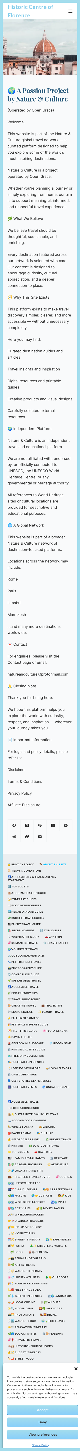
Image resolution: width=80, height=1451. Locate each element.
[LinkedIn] (53, 825)
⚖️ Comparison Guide (23, 974)
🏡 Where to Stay (20, 1126)
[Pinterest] (40, 825)
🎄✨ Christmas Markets (48, 1245)
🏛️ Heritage (59, 1158)
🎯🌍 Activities (19, 1208)
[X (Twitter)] (27, 825)
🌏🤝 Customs (41, 1195)
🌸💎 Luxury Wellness (24, 1277)
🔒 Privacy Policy (21, 864)
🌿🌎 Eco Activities (22, 1333)
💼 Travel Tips (51, 1005)
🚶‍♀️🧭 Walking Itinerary (25, 1271)
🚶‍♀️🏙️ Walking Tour (22, 1321)
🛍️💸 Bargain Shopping (25, 1164)
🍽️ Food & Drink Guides (24, 905)
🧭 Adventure (57, 1164)
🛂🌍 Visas (58, 1202)
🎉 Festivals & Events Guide (28, 1024)
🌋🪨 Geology (38, 1252)
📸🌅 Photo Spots (21, 1314)
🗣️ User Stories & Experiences (29, 1080)
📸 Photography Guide (25, 968)
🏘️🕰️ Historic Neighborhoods (30, 1346)
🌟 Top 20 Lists (18, 1151)
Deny (42, 1422)
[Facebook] (14, 825)
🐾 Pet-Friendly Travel (24, 961)
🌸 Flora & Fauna (55, 1030)
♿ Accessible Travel (23, 986)
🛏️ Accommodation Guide (27, 1120)
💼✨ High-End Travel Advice (29, 1176)
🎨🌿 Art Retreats (21, 1264)
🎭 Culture (45, 1133)
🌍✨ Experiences (58, 1239)
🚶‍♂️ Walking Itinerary (23, 936)
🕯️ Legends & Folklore (24, 1068)
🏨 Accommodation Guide (27, 893)
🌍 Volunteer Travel (23, 949)
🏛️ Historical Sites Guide (26, 1049)
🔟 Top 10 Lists (18, 886)
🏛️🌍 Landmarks (60, 1296)
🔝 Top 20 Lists (50, 930)
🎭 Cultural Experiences (26, 1062)
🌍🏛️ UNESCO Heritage (24, 1183)
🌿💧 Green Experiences (25, 1296)
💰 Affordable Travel (24, 1139)
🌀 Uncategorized (56, 1087)
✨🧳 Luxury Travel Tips (25, 1170)
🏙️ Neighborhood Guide (25, 911)
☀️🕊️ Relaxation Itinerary (27, 1327)
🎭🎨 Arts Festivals (57, 1189)
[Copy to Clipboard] (27, 836)
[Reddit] (14, 836)
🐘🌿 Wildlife (50, 1302)
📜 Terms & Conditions (24, 870)
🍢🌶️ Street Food (21, 1358)
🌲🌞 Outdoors (56, 1277)
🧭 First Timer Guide (22, 1030)
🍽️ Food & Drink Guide (24, 1108)
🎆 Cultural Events (22, 1087)
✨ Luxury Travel (51, 1011)
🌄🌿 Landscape (50, 1308)
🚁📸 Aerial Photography (27, 1258)
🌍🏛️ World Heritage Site (26, 1202)
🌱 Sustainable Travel (24, 980)
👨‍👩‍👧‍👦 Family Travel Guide (24, 924)
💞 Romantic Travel (23, 943)
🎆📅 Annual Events (22, 1189)
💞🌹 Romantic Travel (24, 1339)
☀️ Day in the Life (20, 1037)
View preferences (42, 1434)
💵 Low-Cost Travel (44, 1145)
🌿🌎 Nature (17, 1195)
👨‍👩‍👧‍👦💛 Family (16, 1245)
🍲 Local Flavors (58, 1068)
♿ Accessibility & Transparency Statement (32, 878)
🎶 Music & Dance (20, 1011)
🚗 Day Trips (53, 936)
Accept (43, 1410)
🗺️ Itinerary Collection (26, 1055)
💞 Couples (64, 1176)
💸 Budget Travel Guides (26, 918)
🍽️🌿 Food (15, 1252)
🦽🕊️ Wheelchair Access (26, 1214)
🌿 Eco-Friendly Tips (23, 993)
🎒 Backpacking (19, 1133)
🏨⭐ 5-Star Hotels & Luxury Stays (33, 1114)
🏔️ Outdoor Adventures (26, 955)
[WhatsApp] (66, 825)
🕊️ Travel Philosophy (24, 999)
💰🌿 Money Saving (50, 1208)
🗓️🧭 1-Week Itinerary (24, 1239)
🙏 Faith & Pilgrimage (23, 1018)
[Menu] (70, 11)
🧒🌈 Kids (64, 1195)
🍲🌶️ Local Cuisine (21, 1302)
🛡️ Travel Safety (55, 943)
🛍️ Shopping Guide (21, 930)
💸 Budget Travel (59, 1139)
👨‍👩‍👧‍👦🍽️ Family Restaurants (26, 1158)
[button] (76, 1368)
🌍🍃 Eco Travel (53, 1321)
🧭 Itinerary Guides (22, 899)
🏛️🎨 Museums (52, 1333)
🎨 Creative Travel (22, 1005)
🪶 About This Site (52, 864)
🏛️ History (16, 1145)
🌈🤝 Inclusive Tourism (25, 1227)
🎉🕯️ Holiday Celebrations (28, 1283)
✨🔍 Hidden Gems (20, 1308)
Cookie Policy (40, 1445)
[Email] (40, 836)
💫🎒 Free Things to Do (24, 1289)
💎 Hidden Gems (60, 1043)
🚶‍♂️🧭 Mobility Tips (21, 1233)
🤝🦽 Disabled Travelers (26, 1220)
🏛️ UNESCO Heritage (22, 1074)
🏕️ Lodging (47, 1126)
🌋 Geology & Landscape (26, 1043)
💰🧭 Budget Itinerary (24, 1352)
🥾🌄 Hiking (48, 1314)
